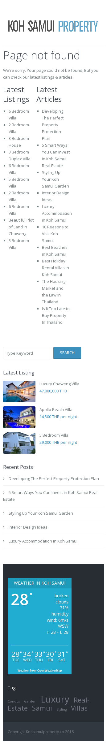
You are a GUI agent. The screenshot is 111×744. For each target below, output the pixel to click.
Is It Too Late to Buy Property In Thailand (56, 315)
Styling (61, 709)
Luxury (55, 699)
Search (67, 352)
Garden (30, 701)
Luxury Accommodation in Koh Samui (57, 213)
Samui (42, 707)
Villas (79, 707)
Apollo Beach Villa (55, 409)
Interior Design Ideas (28, 527)
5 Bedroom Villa (53, 435)
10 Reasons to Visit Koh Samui (55, 233)
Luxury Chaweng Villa (59, 384)
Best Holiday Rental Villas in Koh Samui (55, 267)
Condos (14, 701)
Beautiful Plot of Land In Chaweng (21, 226)
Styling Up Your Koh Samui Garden (55, 179)
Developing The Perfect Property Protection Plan (53, 124)
